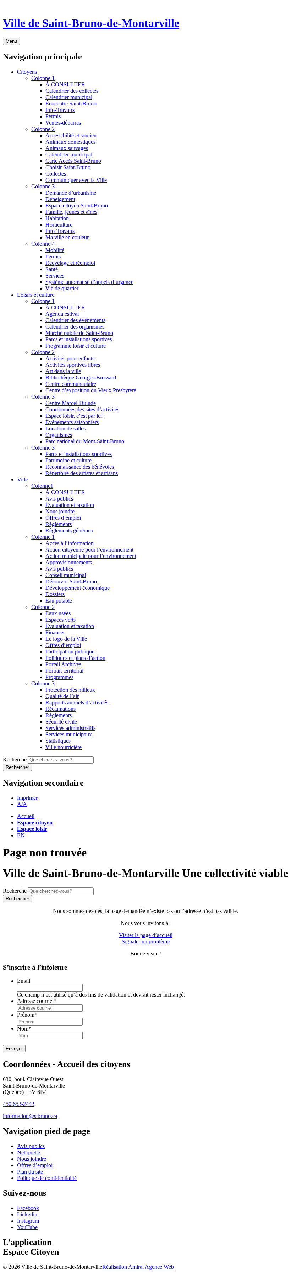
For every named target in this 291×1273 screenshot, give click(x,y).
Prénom (27, 1015)
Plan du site (30, 1172)
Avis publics (31, 1146)
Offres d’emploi (35, 1165)
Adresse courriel (36, 1001)
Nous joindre (31, 1159)
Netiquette (28, 1152)
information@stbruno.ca (30, 1116)
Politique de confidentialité (47, 1178)
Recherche (15, 760)
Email (23, 981)
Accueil (25, 816)
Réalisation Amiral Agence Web (138, 1267)
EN (21, 835)
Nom (24, 1029)
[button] (27, 798)
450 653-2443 (18, 1104)
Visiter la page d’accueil (145, 935)
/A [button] (22, 804)
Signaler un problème (146, 941)
